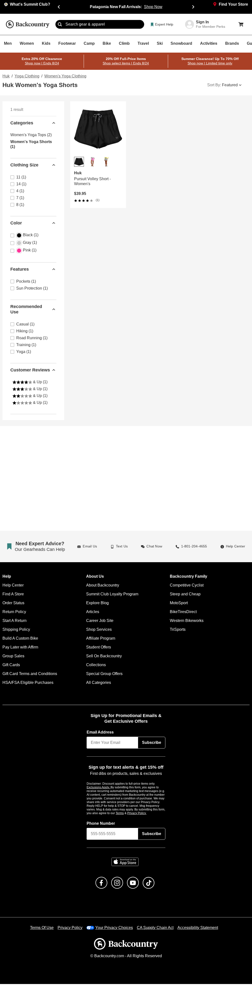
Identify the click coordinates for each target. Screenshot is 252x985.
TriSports (178, 630)
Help (6, 577)
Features (19, 269)
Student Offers (98, 648)
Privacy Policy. (143, 814)
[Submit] (60, 24)
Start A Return (14, 621)
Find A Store (13, 594)
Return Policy (14, 612)
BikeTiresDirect (183, 612)
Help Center (12, 586)
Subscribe (151, 743)
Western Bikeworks (186, 621)
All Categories (98, 683)
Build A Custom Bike (20, 639)
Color (16, 223)
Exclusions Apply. (99, 788)
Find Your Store (233, 4)
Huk (5, 76)
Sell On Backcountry (103, 656)
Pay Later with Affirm (20, 648)
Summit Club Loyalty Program (112, 594)
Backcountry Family (188, 577)
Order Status (13, 603)
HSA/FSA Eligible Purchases (27, 683)
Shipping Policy (16, 630)
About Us (94, 577)
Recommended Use (26, 309)
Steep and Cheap (184, 594)
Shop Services (98, 630)
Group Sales (13, 656)
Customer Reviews (30, 370)
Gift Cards (11, 665)
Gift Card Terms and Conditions (29, 674)
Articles (93, 612)
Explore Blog (97, 603)
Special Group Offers (104, 674)
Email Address (100, 733)
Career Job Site (99, 621)
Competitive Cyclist (186, 586)
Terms (126, 814)
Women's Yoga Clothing (64, 76)
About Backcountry (102, 586)
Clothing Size (24, 165)
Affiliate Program (101, 639)
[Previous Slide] (58, 7)
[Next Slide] (193, 7)
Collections (95, 665)
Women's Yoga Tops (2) (30, 134)
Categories (21, 123)
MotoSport (179, 603)
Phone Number (101, 824)
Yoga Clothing (26, 76)
